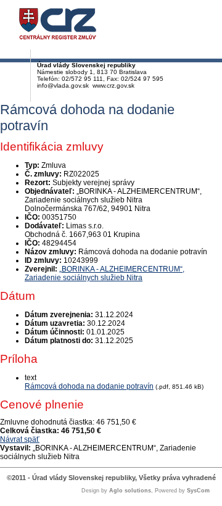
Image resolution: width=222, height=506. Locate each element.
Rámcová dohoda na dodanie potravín (89, 386)
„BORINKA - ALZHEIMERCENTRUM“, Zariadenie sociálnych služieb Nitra (104, 273)
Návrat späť (19, 439)
